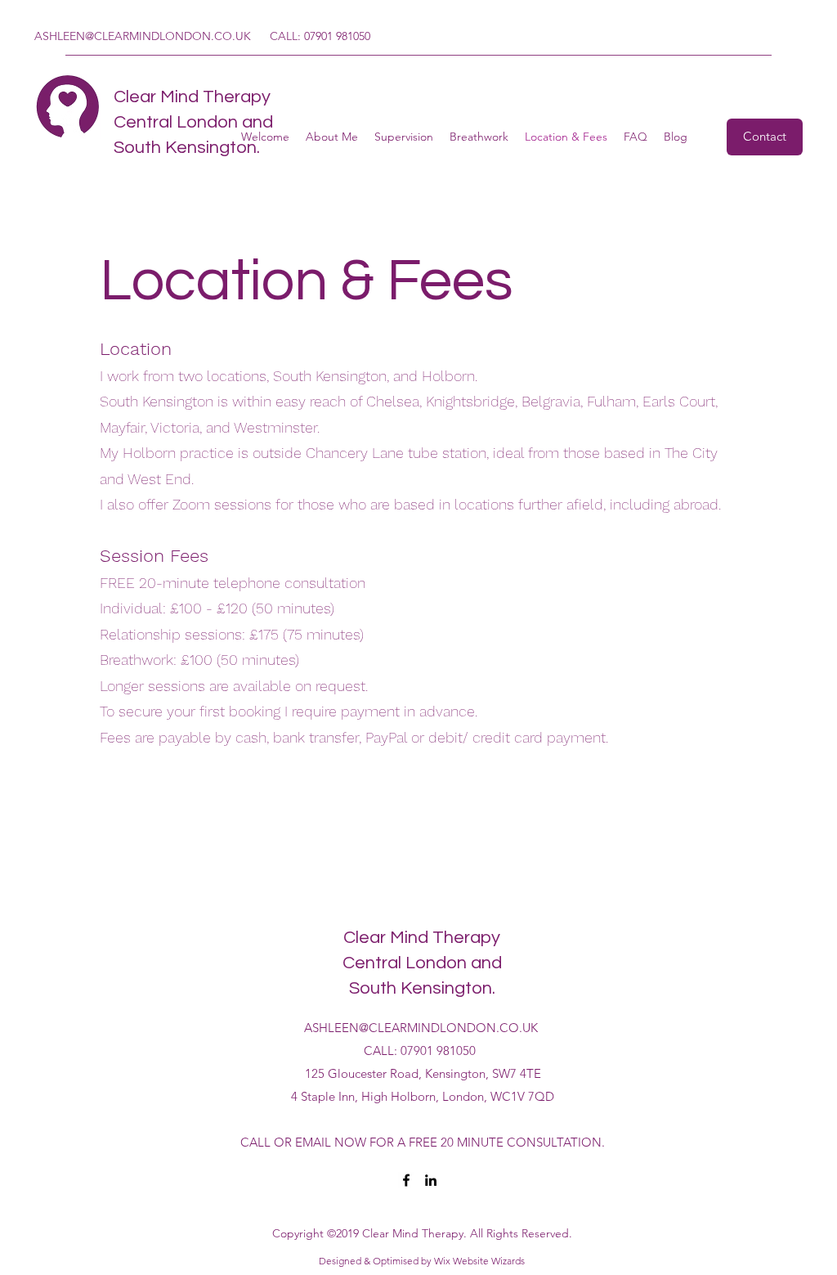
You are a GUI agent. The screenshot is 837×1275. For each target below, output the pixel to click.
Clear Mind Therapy (192, 97)
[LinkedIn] (431, 1180)
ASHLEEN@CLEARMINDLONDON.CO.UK (142, 36)
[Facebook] (406, 1180)
